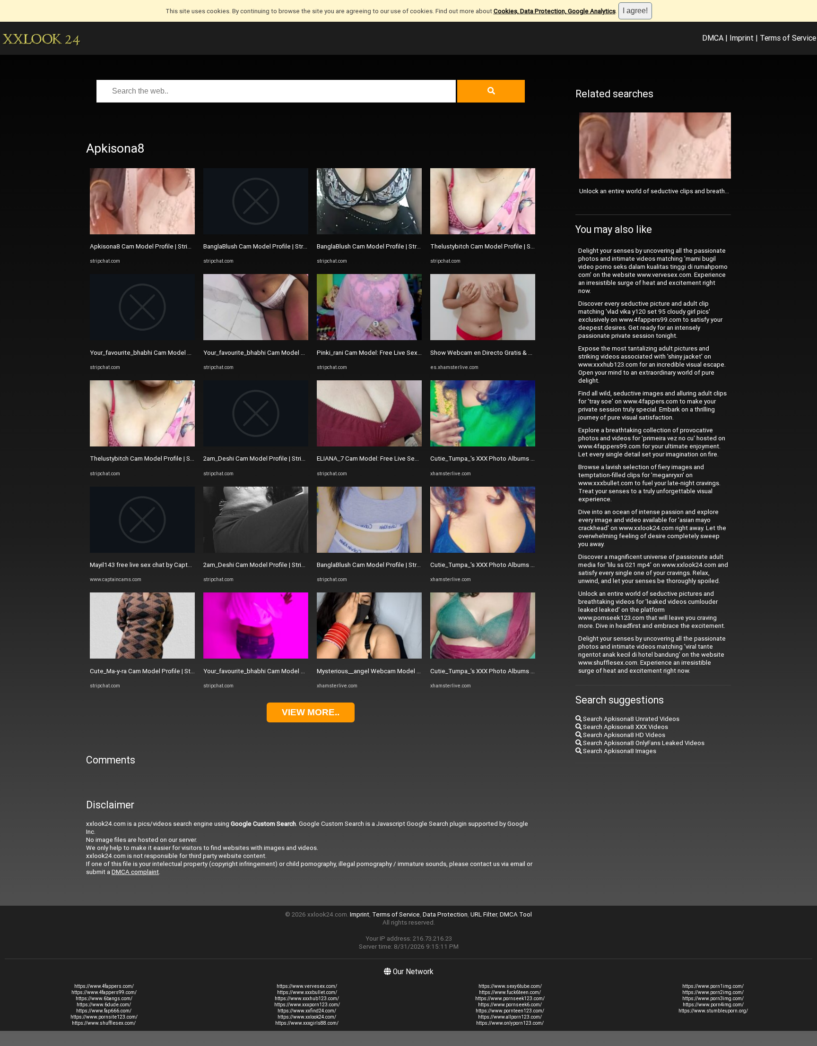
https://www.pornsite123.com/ (104, 1017)
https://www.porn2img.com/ (713, 992)
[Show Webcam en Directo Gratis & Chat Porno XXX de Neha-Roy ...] (482, 338)
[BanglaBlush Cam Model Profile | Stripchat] (255, 232)
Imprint (742, 38)
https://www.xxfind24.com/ (307, 1011)
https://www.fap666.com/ (103, 1011)
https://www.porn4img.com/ (713, 1005)
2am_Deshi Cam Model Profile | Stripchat (260, 458)
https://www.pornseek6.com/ (510, 1005)
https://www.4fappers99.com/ (104, 992)
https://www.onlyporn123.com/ (510, 1023)
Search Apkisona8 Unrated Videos (630, 719)
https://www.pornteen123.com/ (510, 1011)
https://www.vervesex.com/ (307, 986)
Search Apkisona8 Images (619, 751)
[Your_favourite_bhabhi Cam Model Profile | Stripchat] (142, 338)
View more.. (310, 712)
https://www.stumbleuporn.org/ (713, 1011)
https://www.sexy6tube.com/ (510, 986)
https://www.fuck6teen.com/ (510, 992)
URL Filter (483, 914)
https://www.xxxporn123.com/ (307, 1005)
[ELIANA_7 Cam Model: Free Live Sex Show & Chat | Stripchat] (369, 444)
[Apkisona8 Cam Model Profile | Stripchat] (142, 232)
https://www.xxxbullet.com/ (307, 992)
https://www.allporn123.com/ (510, 1017)
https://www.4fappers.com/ (104, 986)
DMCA (712, 38)
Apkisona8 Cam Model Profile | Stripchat (146, 246)
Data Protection (445, 914)
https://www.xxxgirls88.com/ (307, 1023)
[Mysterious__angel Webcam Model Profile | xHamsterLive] (369, 656)
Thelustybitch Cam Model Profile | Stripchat (151, 458)
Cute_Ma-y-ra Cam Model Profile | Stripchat (150, 671)
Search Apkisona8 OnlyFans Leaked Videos (643, 743)
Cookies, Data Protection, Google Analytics (555, 11)
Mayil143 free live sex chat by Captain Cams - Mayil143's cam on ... (182, 565)
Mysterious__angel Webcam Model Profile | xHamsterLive (397, 671)
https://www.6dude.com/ (104, 1005)
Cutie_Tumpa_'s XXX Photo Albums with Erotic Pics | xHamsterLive (523, 458)
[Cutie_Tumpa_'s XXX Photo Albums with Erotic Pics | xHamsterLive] (482, 444)
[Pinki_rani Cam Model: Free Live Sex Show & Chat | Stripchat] (369, 338)
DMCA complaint (135, 872)
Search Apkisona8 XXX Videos (625, 727)
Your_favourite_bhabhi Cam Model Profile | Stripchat (162, 353)
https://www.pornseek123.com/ (510, 998)
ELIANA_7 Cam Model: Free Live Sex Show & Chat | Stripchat (401, 458)
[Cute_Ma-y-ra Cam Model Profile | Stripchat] (142, 656)
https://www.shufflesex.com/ (104, 1023)
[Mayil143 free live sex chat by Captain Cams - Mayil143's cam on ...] (142, 551)
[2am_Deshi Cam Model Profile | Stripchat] (255, 444)
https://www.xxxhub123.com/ (307, 998)
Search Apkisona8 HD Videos (623, 735)
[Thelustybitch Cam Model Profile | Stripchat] (142, 444)
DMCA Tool (516, 914)
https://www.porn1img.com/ (713, 986)
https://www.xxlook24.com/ (307, 1017)
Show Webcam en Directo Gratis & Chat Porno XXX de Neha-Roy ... (523, 353)
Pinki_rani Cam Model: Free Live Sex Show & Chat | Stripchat (401, 353)
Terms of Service (788, 38)
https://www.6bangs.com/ (104, 998)
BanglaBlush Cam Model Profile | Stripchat (262, 246)
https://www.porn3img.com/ (713, 998)
